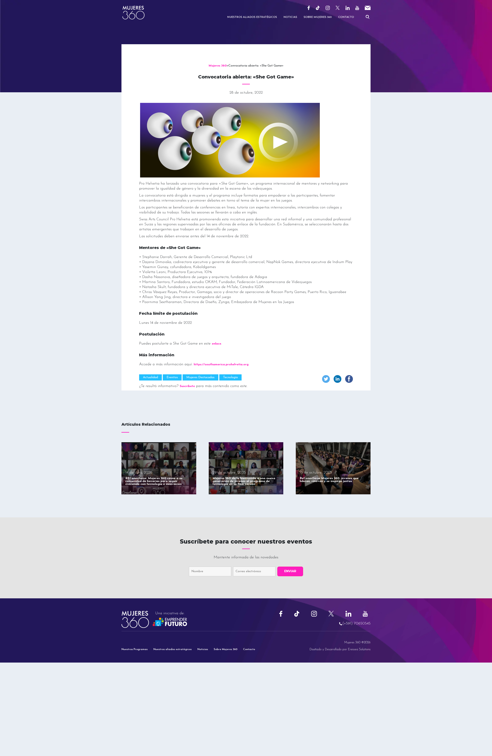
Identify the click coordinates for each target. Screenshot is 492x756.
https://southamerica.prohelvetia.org (221, 364)
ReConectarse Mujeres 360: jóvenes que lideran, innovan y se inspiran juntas (329, 480)
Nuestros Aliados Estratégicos (252, 17)
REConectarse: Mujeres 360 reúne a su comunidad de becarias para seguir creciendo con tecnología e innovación (153, 481)
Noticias (290, 17)
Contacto (346, 17)
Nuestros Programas (134, 649)
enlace (216, 343)
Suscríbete (187, 386)
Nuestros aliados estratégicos (172, 649)
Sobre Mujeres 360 (318, 17)
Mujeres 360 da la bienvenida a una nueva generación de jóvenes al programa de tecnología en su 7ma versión (244, 481)
